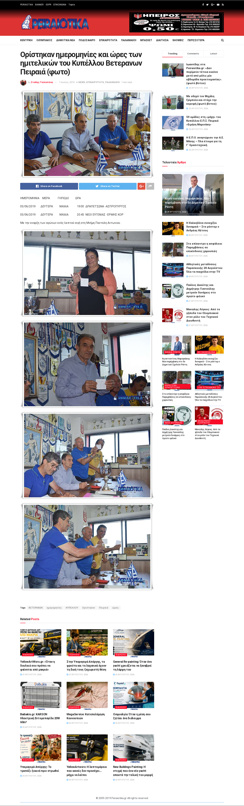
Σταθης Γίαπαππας (42, 82)
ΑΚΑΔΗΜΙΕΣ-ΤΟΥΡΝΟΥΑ (204, 422)
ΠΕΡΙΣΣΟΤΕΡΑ (196, 40)
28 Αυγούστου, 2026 (176, 212)
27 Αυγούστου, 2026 (31, 674)
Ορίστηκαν (88, 608)
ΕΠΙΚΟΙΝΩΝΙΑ (59, 4)
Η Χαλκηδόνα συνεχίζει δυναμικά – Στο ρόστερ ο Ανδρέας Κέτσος (202, 226)
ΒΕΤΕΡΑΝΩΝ (36, 608)
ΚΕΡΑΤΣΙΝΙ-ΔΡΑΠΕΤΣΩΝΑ (172, 386)
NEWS (81, 82)
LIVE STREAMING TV (209, 387)
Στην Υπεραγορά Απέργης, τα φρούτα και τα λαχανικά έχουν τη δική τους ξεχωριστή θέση (86, 665)
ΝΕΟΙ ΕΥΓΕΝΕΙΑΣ (174, 423)
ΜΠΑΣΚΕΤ (146, 40)
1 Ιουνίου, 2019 (66, 82)
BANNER (39, 4)
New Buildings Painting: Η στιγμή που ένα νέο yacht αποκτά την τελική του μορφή (133, 771)
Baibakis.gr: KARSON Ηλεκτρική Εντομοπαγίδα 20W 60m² (40, 718)
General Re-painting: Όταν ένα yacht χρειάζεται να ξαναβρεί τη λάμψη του (132, 665)
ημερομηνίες (54, 608)
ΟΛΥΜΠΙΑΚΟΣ (44, 40)
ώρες (115, 608)
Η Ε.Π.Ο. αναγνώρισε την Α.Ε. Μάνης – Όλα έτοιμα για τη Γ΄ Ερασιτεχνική (205, 141)
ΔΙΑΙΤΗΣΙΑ (162, 40)
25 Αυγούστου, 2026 (124, 674)
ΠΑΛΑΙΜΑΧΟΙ (128, 40)
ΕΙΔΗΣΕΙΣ (28, 655)
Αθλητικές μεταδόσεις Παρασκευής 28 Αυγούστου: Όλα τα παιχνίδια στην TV (204, 268)
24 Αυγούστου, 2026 (31, 776)
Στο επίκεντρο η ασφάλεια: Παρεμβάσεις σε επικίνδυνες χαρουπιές (204, 247)
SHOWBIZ (178, 40)
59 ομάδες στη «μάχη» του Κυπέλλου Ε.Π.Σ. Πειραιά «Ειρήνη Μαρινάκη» (203, 120)
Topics (71, 4)
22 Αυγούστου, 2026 (124, 780)
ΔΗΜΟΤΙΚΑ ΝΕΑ (65, 40)
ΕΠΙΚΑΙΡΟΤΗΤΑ (108, 40)
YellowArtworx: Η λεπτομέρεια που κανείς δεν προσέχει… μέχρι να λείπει (87, 771)
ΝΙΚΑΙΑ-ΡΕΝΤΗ (173, 352)
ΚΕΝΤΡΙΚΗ (26, 40)
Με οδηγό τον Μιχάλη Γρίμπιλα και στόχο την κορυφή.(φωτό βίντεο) (201, 100)
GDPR (48, 4)
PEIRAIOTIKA (26, 4)
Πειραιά (103, 608)
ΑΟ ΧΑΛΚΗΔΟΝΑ (206, 352)
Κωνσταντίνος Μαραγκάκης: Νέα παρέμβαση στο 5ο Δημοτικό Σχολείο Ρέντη (190, 203)
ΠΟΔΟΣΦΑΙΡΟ (87, 40)
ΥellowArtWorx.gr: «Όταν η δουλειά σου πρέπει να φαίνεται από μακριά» (37, 665)
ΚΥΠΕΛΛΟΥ (72, 608)
